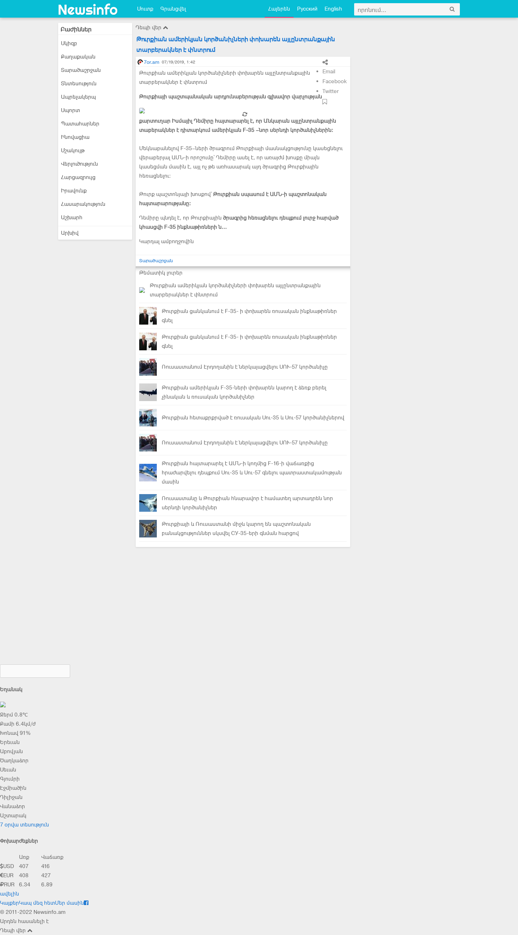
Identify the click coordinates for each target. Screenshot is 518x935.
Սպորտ (70, 110)
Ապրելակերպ (78, 96)
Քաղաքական (78, 56)
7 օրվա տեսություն (24, 824)
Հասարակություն (83, 204)
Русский (307, 8)
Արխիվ (70, 232)
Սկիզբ (69, 43)
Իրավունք (74, 190)
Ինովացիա (75, 137)
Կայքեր (9, 902)
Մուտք (145, 8)
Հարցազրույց (78, 177)
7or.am (151, 62)
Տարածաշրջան (81, 70)
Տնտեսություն (79, 83)
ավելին (9, 893)
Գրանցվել (173, 8)
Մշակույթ (73, 150)
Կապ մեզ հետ (37, 902)
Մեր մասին (69, 902)
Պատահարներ (80, 123)
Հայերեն (279, 8)
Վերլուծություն (79, 163)
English (333, 8)
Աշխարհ (71, 217)
